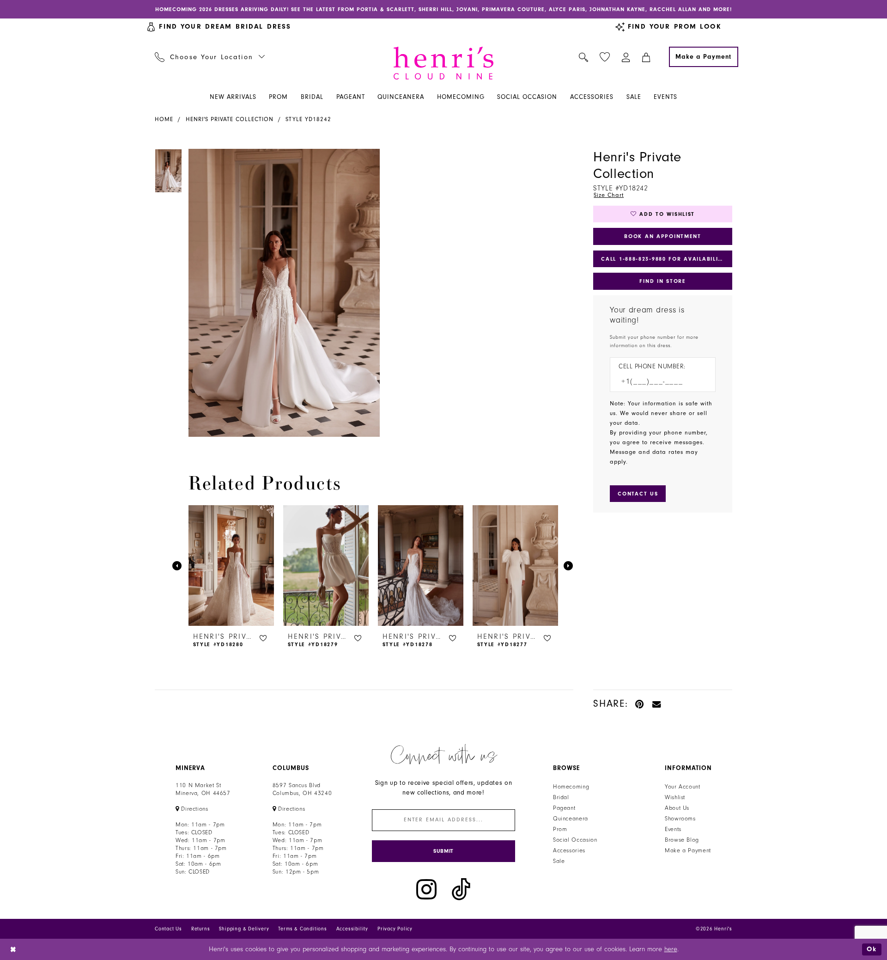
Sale (559, 861)
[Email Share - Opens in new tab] (657, 704)
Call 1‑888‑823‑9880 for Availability (663, 259)
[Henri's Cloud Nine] (443, 63)
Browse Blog (682, 840)
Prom (560, 829)
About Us (677, 808)
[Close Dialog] (14, 949)
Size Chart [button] (609, 195)
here (670, 949)
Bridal (561, 797)
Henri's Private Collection (229, 119)
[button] (626, 57)
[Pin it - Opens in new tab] (640, 704)
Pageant (564, 808)
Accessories (569, 850)
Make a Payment (688, 850)
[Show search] (583, 57)
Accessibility (352, 929)
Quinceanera (570, 818)
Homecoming (571, 786)
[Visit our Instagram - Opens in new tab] (426, 889)
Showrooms (680, 818)
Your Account (682, 786)
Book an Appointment (662, 236)
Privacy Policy (395, 929)
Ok (872, 949)
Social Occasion (575, 840)
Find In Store (662, 281)
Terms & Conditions (302, 929)
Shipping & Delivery (244, 929)
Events (673, 829)
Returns (200, 929)
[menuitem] (210, 57)
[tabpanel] (282, 293)
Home (164, 119)
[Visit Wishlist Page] (605, 57)
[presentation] (231, 565)
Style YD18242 (308, 119)
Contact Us (168, 929)
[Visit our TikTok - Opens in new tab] (461, 889)
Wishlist (675, 797)
